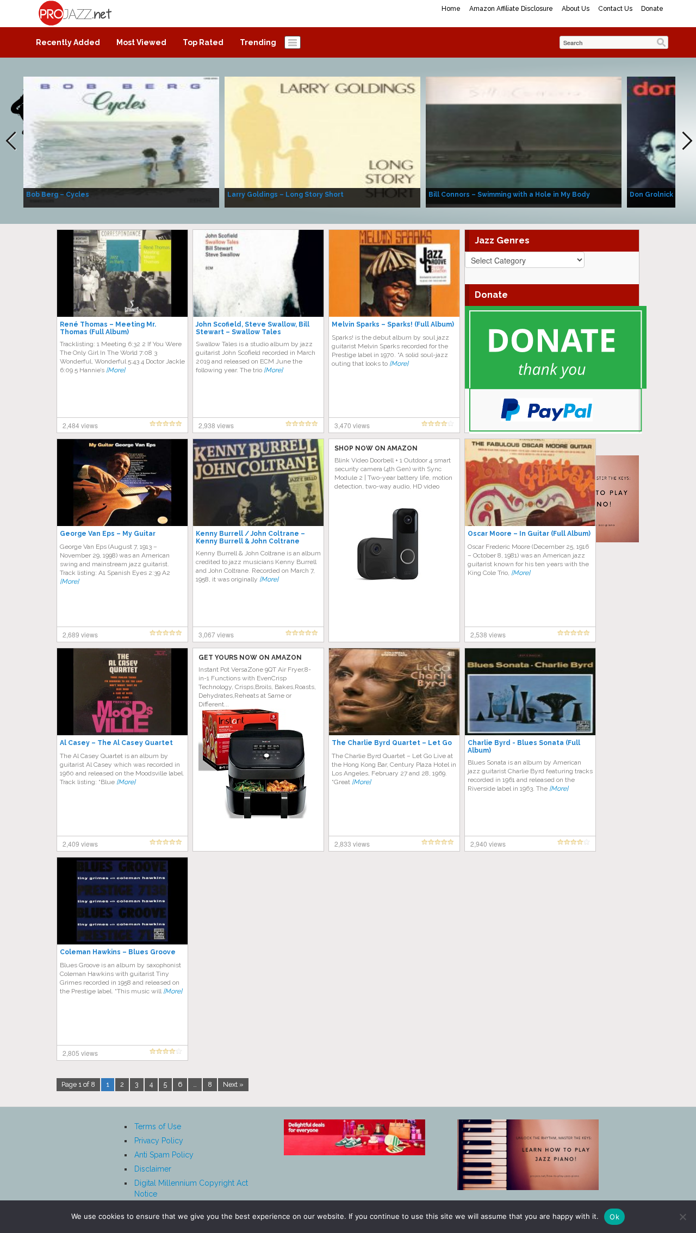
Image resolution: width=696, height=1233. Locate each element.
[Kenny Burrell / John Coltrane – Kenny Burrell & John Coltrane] (258, 482)
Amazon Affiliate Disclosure (511, 8)
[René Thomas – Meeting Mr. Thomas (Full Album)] (122, 273)
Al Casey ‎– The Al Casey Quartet (116, 743)
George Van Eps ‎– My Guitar (108, 533)
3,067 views (216, 634)
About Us (575, 8)
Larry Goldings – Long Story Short (285, 194)
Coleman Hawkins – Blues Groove (118, 952)
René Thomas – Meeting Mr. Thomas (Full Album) (108, 328)
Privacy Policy (158, 1140)
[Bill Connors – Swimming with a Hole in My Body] (524, 141)
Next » (233, 1084)
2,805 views (80, 1052)
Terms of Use (157, 1126)
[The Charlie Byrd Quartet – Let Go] (394, 691)
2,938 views (216, 425)
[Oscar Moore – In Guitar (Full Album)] (530, 482)
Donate (652, 8)
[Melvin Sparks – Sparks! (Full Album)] (394, 273)
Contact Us (615, 8)
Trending (258, 42)
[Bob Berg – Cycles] (121, 141)
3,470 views (352, 425)
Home (451, 8)
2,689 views (80, 634)
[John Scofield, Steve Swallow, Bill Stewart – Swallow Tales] (258, 273)
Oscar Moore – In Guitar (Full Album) (529, 533)
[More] (115, 370)
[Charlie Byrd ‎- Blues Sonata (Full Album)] (530, 691)
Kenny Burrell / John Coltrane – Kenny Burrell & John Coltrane (250, 537)
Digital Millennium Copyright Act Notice (191, 1188)
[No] (682, 1216)
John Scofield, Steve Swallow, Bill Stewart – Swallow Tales (252, 328)
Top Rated (203, 42)
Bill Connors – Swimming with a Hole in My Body (509, 194)
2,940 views (488, 843)
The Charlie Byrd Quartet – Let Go (392, 743)
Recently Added (68, 42)
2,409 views (80, 843)
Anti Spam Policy (164, 1154)
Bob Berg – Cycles (57, 194)
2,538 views (488, 634)
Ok (614, 1216)
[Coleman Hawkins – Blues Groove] (122, 900)
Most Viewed (141, 42)
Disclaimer (152, 1169)
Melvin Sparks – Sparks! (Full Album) (393, 324)
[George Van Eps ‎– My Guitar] (122, 482)
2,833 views (352, 843)
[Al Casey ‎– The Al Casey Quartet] (122, 691)
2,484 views (80, 425)
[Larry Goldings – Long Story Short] (322, 141)
